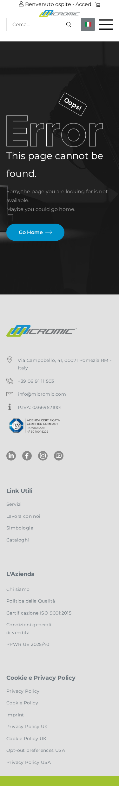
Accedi (84, 4)
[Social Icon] (11, 456)
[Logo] (59, 13)
